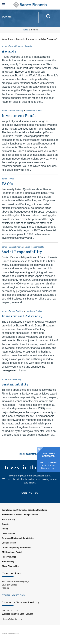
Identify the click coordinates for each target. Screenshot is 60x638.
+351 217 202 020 (10, 611)
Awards (28, 46)
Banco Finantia (16, 46)
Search (34, 30)
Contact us (30, 493)
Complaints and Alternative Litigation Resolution (24, 510)
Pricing (5, 529)
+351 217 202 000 (48, 462)
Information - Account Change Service (20, 515)
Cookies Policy (9, 543)
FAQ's (11, 179)
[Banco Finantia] (30, 5)
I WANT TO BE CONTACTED (48, 455)
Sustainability (15, 379)
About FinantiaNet (10, 566)
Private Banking (16, 111)
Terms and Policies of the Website (18, 538)
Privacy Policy (8, 519)
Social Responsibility (34, 247)
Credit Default (8, 533)
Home (25, 30)
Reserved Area (9, 557)
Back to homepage (30, 454)
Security (6, 524)
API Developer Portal (12, 552)
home (4, 46)
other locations (13, 595)
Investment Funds (34, 111)
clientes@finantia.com (12, 619)
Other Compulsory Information (16, 547)
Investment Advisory (35, 311)
